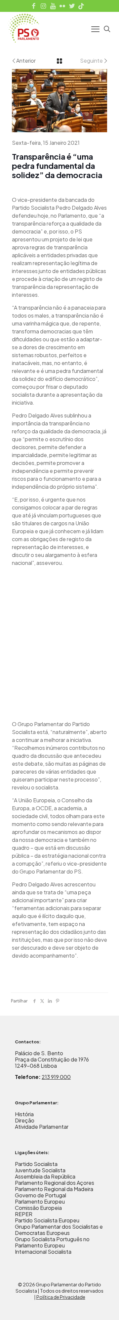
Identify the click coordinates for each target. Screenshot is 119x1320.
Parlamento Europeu (40, 1201)
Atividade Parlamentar (41, 1126)
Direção (24, 1120)
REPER (23, 1214)
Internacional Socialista (43, 1251)
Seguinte (91, 60)
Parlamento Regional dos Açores (54, 1182)
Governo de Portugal (40, 1195)
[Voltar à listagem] (59, 61)
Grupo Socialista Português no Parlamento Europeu (52, 1242)
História (24, 1114)
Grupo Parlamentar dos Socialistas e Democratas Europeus (59, 1229)
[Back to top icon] (105, 1306)
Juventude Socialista (40, 1170)
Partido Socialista (36, 1163)
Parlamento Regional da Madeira (54, 1188)
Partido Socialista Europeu (47, 1220)
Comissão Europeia (38, 1207)
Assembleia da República (45, 1176)
